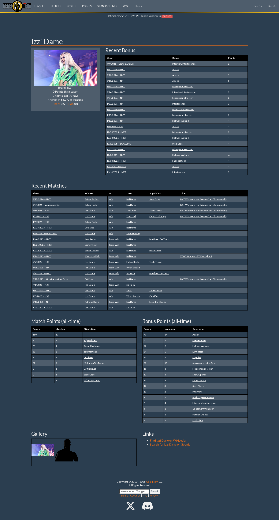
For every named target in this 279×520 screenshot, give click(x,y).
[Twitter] (130, 505)
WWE (126, 6)
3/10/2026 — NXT (116, 75)
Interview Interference (183, 63)
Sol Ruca (130, 273)
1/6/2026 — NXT (115, 126)
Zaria (129, 290)
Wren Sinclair (133, 267)
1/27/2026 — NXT (116, 103)
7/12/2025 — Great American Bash (50, 279)
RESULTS (56, 6)
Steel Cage (154, 199)
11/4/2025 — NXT (42, 239)
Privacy (154, 495)
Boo (71, 104)
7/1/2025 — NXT (41, 284)
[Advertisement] (139, 28)
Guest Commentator (183, 109)
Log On (258, 6)
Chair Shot (197, 420)
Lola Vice (89, 227)
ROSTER (71, 6)
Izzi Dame (131, 199)
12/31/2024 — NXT (42, 307)
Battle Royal (155, 250)
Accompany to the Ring (203, 363)
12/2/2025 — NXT (116, 149)
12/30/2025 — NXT (116, 132)
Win (111, 199)
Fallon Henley (133, 261)
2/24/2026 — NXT (116, 92)
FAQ (145, 495)
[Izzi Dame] (65, 67)
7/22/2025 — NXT (42, 273)
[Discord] (147, 505)
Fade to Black (179, 160)
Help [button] (137, 6)
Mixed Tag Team (157, 301)
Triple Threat (155, 210)
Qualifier (153, 296)
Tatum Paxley (92, 199)
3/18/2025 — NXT (42, 301)
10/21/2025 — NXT (42, 244)
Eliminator (197, 351)
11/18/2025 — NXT (116, 160)
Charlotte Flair (92, 256)
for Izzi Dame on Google (170, 444)
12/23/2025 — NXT (42, 227)
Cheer (56, 104)
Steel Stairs (178, 143)
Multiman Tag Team (159, 239)
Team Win (114, 239)
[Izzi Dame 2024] (43, 449)
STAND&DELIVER (107, 6)
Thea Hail (131, 210)
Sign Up (272, 6)
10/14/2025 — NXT (42, 250)
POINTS (87, 6)
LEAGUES (40, 6)
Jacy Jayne (90, 239)
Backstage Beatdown (203, 397)
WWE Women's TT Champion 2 (196, 256)
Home (124, 495)
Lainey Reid (91, 244)
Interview (197, 391)
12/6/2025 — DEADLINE (119, 143)
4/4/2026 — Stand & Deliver (120, 63)
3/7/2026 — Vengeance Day (46, 204)
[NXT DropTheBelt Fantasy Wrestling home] (17, 5)
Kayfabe (196, 357)
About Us (135, 495)
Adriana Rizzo (92, 301)
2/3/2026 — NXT (41, 210)
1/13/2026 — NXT (116, 115)
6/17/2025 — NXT (42, 290)
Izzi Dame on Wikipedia (168, 440)
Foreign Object (200, 414)
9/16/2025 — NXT (42, 256)
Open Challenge (157, 216)
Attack (175, 69)
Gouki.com (152, 481)
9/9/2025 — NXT (41, 261)
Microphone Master (182, 86)
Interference (178, 103)
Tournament (155, 290)
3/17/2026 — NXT (116, 69)
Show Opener (199, 374)
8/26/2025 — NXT (42, 267)
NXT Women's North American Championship (203, 199)
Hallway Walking (180, 120)
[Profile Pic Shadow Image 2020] (66, 449)
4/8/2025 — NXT (41, 296)
